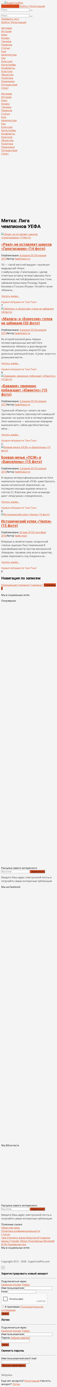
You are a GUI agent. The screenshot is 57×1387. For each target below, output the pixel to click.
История (6, 31)
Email (4, 1291)
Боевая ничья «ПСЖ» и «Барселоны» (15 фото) (21, 459)
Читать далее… (10, 296)
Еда (3, 58)
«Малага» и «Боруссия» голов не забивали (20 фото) (26, 321)
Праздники (8, 81)
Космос (5, 38)
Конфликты (8, 68)
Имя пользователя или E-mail (18, 1358)
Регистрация (32, 1380)
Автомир (6, 28)
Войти (5, 1314)
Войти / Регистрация (32, 6)
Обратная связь (10, 1227)
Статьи (5, 48)
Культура (6, 61)
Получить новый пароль (13, 1365)
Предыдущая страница (15, 585)
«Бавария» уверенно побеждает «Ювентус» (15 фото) (24, 390)
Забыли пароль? (20, 1337)
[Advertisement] (28, 186)
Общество (7, 74)
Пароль (15, 1337)
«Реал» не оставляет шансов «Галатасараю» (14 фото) (26, 246)
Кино (4, 34)
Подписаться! (37, 871)
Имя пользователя (12, 1288)
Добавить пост (10, 6)
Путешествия (9, 84)
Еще (3, 51)
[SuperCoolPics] (13, 3)
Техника (6, 41)
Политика (7, 78)
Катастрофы (8, 64)
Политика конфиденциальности (20, 1231)
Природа (6, 44)
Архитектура (9, 54)
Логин (5, 1345)
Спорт (5, 88)
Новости (25, 258)
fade (17, 258)
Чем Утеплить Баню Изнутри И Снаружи (25, 1237)
